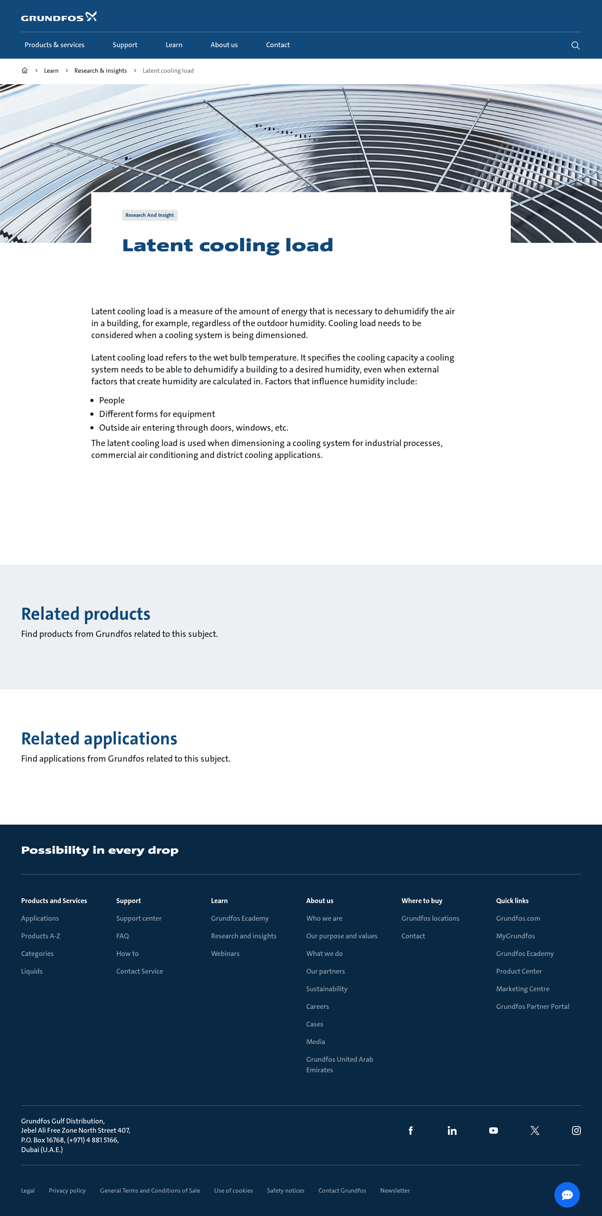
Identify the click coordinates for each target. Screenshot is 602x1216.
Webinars (225, 953)
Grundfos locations (430, 918)
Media (315, 1041)
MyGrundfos (515, 936)
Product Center (519, 971)
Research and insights (244, 936)
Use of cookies (233, 1190)
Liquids (32, 971)
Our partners (325, 971)
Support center (139, 918)
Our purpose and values (342, 936)
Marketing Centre (523, 988)
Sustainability (327, 988)
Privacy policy (67, 1190)
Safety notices (286, 1190)
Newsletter (395, 1190)
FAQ (122, 936)
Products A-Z (40, 936)
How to (127, 953)
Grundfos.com (518, 918)
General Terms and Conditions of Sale (150, 1190)
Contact (413, 936)
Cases (314, 1024)
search (575, 45)
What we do (324, 953)
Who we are (324, 918)
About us (320, 900)
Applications (40, 918)
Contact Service (139, 971)
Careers (317, 1006)
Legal (28, 1190)
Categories (37, 953)
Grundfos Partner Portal (532, 1006)
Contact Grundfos (342, 1190)
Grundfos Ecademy (240, 918)
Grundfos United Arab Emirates (339, 1065)
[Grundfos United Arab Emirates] (24, 71)
